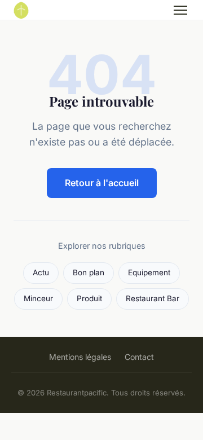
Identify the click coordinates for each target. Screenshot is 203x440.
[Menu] (180, 10)
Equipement (149, 272)
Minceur (38, 298)
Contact (139, 357)
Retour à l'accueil (102, 182)
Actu (41, 272)
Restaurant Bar (152, 298)
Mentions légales (80, 357)
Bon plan (88, 272)
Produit (89, 298)
